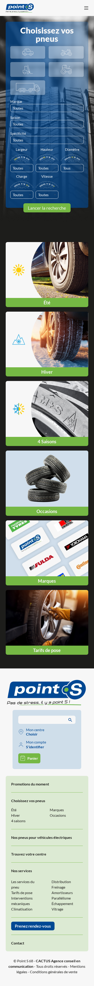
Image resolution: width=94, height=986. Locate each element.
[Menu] (86, 8)
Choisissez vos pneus (28, 800)
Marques (57, 810)
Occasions (58, 815)
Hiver (15, 815)
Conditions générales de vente (53, 972)
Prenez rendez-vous (33, 926)
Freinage (58, 887)
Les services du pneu (22, 884)
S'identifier (35, 747)
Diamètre (72, 149)
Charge (21, 176)
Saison (15, 117)
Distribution (61, 881)
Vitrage (57, 909)
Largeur (22, 149)
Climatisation (21, 909)
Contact (17, 943)
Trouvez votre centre (28, 854)
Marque (16, 101)
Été (13, 810)
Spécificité (18, 133)
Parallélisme (61, 898)
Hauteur (47, 149)
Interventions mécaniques (22, 901)
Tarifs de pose (21, 892)
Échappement (62, 903)
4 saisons (18, 821)
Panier (32, 758)
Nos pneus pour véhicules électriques (41, 837)
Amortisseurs (62, 892)
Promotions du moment (30, 784)
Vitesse (47, 176)
